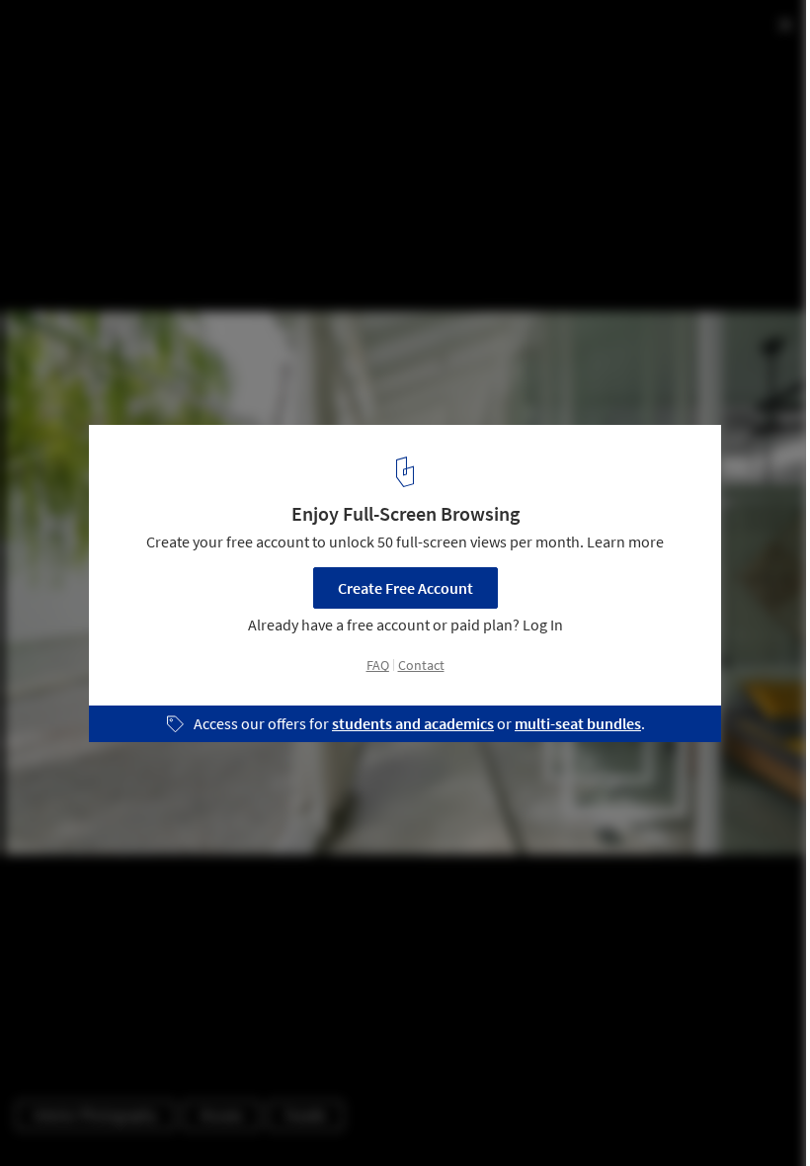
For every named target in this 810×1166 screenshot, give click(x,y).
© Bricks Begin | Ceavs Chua (104, 68)
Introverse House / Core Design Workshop (227, 36)
